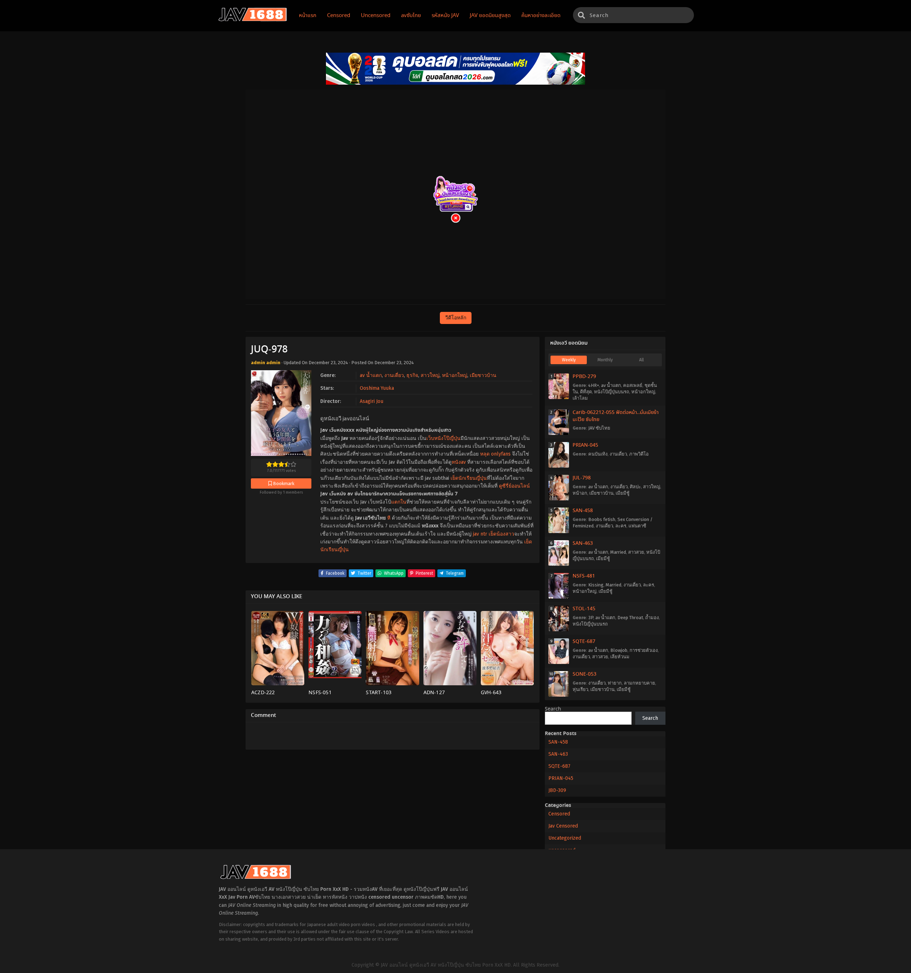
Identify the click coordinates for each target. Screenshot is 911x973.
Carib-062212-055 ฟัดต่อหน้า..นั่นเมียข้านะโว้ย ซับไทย (616, 416)
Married (618, 552)
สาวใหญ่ (430, 375)
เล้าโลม (580, 398)
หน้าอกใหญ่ (454, 375)
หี (388, 518)
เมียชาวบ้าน (483, 375)
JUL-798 (582, 478)
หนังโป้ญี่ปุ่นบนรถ (611, 391)
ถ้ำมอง (652, 617)
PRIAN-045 (585, 445)
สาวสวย (636, 552)
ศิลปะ (635, 486)
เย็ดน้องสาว (501, 534)
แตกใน (398, 502)
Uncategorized (564, 838)
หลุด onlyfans (495, 454)
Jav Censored (563, 826)
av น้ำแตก (371, 375)
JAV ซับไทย (599, 428)
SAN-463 (583, 543)
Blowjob (618, 650)
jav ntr (480, 534)
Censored (559, 814)
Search (553, 709)
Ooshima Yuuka (377, 388)
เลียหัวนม (620, 656)
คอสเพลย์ (632, 385)
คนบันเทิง (597, 454)
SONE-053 (584, 674)
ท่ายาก (615, 683)
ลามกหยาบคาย (639, 683)
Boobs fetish (601, 519)
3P (590, 617)
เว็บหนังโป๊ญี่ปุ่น (443, 438)
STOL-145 (584, 608)
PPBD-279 (584, 376)
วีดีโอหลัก (455, 318)
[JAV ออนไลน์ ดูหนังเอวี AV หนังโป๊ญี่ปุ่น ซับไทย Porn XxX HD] (252, 20)
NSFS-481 (584, 576)
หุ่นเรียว (580, 689)
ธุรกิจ (412, 375)
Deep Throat (630, 617)
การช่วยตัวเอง (644, 650)
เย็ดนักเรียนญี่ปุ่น (469, 478)
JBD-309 (557, 790)
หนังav (459, 462)
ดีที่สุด (586, 391)
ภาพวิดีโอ (639, 454)
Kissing (596, 584)
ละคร (620, 525)
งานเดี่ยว (394, 375)
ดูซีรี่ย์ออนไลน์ (514, 486)
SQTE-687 (584, 641)
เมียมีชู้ (623, 493)
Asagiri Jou (371, 401)
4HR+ (593, 385)
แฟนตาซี (637, 525)
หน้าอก (580, 493)
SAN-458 (583, 510)
